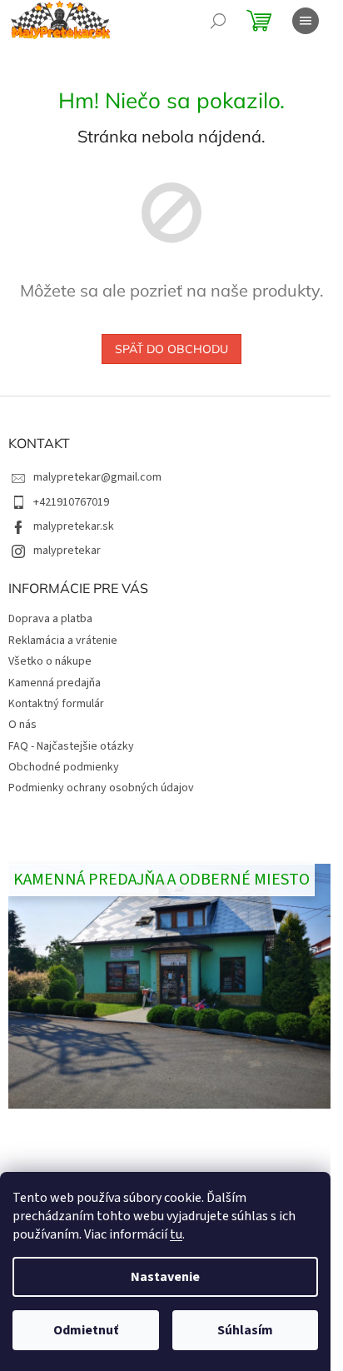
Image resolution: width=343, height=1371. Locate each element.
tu (176, 1234)
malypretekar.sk (73, 526)
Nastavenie (165, 1277)
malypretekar (67, 550)
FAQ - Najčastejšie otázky (71, 746)
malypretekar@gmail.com (97, 477)
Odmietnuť (85, 1330)
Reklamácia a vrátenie (62, 640)
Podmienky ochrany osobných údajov (101, 788)
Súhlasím (245, 1330)
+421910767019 (71, 502)
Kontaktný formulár (56, 703)
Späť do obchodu (171, 349)
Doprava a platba (50, 619)
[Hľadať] (218, 20)
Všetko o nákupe (50, 661)
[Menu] (305, 20)
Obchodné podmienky (63, 767)
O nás (22, 724)
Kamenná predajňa (54, 683)
